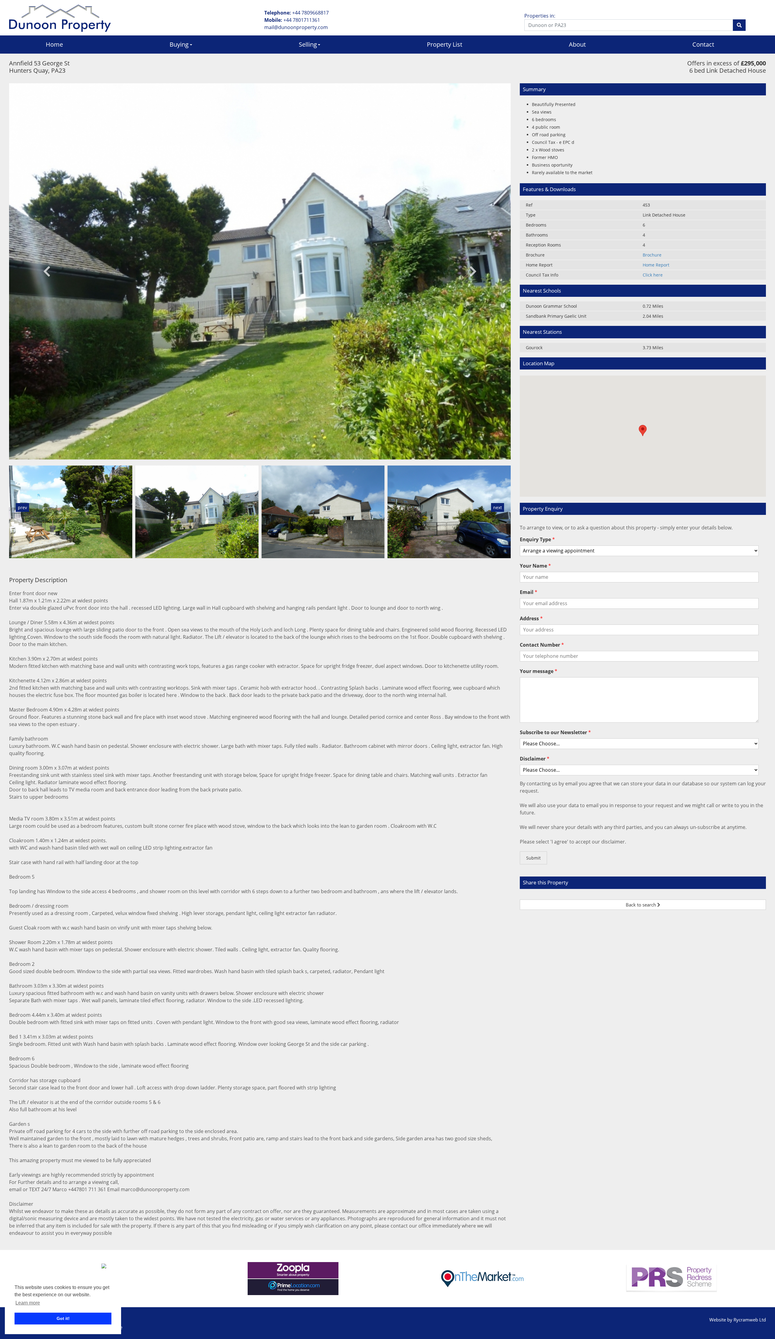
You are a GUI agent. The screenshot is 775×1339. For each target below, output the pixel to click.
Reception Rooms (543, 245)
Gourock (534, 347)
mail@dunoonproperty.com (296, 27)
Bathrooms (537, 235)
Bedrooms (536, 225)
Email (528, 592)
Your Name (535, 565)
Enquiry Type (537, 539)
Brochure (535, 255)
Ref (529, 205)
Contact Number (542, 644)
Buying (179, 44)
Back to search (641, 905)
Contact (703, 44)
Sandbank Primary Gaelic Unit (556, 316)
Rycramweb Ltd (750, 1320)
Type (531, 215)
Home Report (539, 265)
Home (54, 44)
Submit (533, 858)
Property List (444, 44)
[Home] (60, 17)
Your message (538, 671)
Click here (653, 275)
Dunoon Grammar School (551, 306)
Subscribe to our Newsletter (555, 732)
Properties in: (539, 15)
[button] (46, 271)
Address (531, 618)
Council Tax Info (542, 275)
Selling (308, 44)
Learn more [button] (27, 1302)
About (577, 44)
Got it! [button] (63, 1318)
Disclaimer (534, 758)
